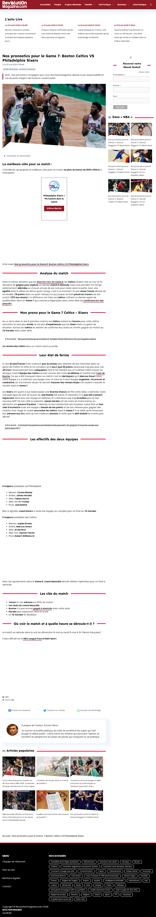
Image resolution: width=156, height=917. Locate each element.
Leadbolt (7, 913)
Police (109, 885)
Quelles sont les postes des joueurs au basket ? (52, 815)
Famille (88, 4)
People (57, 4)
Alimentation (89, 862)
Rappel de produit (58, 894)
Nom (115, 96)
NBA (7, 697)
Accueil (6, 836)
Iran (146, 880)
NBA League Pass (32, 638)
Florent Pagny (129, 876)
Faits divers (76, 876)
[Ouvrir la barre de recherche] (151, 4)
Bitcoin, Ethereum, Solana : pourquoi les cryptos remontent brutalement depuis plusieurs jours (20, 35)
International (134, 880)
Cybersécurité (115, 871)
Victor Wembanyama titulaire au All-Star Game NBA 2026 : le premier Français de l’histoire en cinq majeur (18, 783)
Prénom (117, 85)
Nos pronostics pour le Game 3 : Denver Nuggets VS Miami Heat (141, 142)
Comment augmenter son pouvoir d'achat (80, 866)
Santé (97, 894)
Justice (54, 885)
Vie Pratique (105, 4)
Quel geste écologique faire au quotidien (68, 890)
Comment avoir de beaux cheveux (117, 866)
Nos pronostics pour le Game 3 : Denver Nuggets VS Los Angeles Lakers (141, 200)
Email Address (119, 75)
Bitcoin (137, 862)
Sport (107, 894)
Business (121, 4)
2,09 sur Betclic (54, 208)
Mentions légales (11, 878)
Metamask (66, 885)
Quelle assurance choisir (100, 890)
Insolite (97, 880)
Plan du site (8, 869)
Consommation (86, 871)
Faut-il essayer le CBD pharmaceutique (102, 876)
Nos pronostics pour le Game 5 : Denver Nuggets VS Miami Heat (84, 815)
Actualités (45, 4)
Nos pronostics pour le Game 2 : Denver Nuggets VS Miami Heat (119, 169)
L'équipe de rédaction (13, 861)
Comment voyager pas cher (62, 871)
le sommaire (18, 155)
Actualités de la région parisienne (65, 862)
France (54, 880)
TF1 (116, 894)
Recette (74, 894)
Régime (86, 894)
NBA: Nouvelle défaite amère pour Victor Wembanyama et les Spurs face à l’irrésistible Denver (17, 817)
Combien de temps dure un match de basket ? (52, 782)
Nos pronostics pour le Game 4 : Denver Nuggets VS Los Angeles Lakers (141, 170)
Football (144, 876)
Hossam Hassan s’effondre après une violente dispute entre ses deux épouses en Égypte (57, 34)
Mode (78, 885)
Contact (6, 886)
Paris (88, 885)
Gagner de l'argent (70, 880)
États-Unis (80, 899)
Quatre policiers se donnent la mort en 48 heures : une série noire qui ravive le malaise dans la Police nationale (130, 35)
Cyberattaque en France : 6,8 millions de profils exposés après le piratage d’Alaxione (93, 34)
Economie (147, 871)
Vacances (127, 894)
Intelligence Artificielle (114, 880)
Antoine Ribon (51, 725)
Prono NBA (9, 700)
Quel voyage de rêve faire (127, 890)
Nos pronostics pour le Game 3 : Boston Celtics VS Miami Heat (118, 199)
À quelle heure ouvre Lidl (61, 899)
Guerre (86, 880)
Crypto (101, 871)
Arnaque (125, 862)
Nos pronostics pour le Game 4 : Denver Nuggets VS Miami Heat (119, 142)
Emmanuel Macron (58, 876)
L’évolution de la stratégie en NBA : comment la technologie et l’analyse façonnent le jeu (86, 783)
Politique (120, 885)
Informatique (139, 4)
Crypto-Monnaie (73, 4)
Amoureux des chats (108, 862)
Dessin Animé (131, 871)
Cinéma (54, 866)
